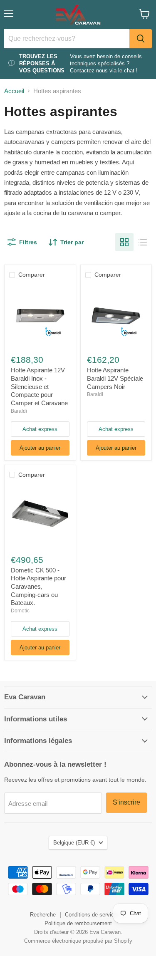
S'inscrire (126, 802)
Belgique (74, 843)
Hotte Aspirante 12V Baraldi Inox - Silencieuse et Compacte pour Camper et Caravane (39, 386)
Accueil (14, 90)
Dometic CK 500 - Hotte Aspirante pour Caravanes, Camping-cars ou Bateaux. (38, 587)
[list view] (143, 242)
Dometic (20, 611)
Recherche (43, 914)
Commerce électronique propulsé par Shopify (78, 941)
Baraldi (19, 411)
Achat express (39, 429)
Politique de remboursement (78, 923)
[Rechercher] (140, 38)
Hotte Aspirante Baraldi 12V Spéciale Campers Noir (115, 378)
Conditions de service (91, 914)
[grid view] (124, 242)
